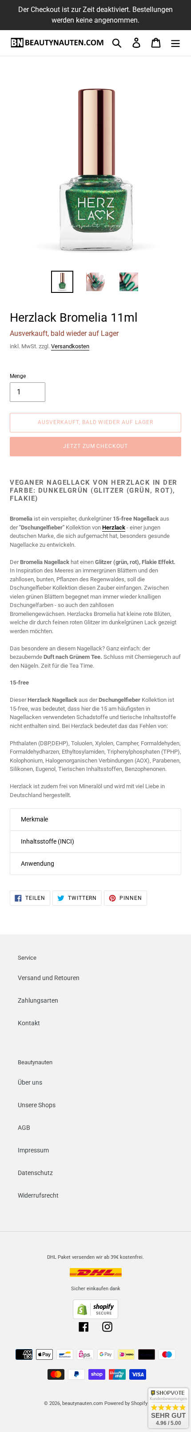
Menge (18, 376)
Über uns (30, 1082)
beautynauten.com (82, 1403)
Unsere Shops (37, 1105)
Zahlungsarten (38, 1000)
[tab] (95, 819)
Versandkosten (70, 346)
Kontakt (29, 1023)
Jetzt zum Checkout (95, 446)
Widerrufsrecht (38, 1195)
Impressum (33, 1150)
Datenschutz (35, 1172)
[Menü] (175, 42)
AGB (24, 1127)
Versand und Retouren (49, 977)
